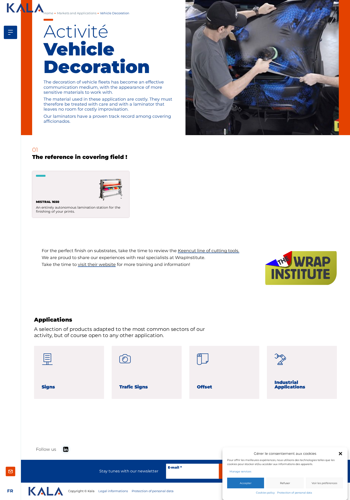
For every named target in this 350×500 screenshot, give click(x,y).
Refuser (285, 483)
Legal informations (113, 491)
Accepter (245, 483)
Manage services (240, 471)
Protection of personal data (294, 492)
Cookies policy (265, 492)
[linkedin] (66, 449)
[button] (340, 453)
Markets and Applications (76, 13)
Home (48, 13)
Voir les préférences (324, 483)
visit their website (97, 264)
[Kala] (26, 8)
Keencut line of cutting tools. (208, 250)
